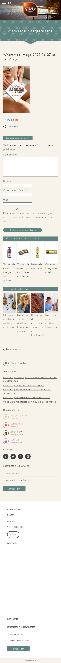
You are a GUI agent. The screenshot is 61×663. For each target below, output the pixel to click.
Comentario (10, 154)
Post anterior (12, 349)
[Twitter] (13, 458)
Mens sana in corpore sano (30, 31)
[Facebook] (5, 458)
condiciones (24, 480)
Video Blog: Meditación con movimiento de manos (29, 402)
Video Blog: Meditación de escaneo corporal (26, 397)
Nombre (8, 181)
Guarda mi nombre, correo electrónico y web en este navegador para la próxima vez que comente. (29, 217)
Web (6, 199)
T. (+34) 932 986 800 (16, 527)
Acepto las (18, 480)
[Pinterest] (20, 458)
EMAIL (13, 534)
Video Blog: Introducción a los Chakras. (23, 385)
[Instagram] (27, 458)
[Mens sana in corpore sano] (30, 10)
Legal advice (30, 660)
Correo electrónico (15, 190)
